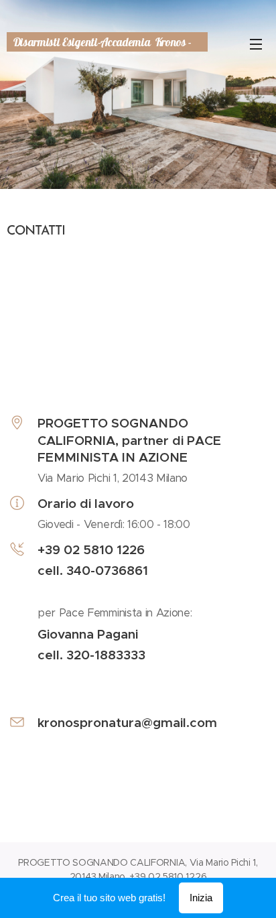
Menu (256, 43)
